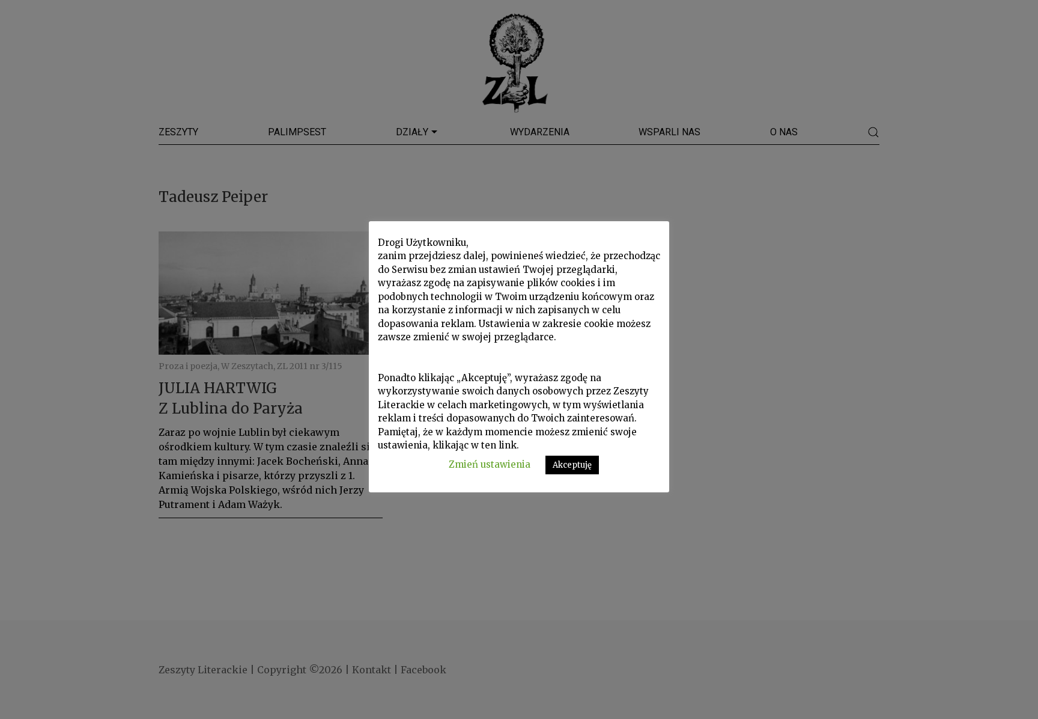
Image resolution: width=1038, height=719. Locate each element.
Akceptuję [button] (572, 465)
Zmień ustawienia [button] (489, 464)
